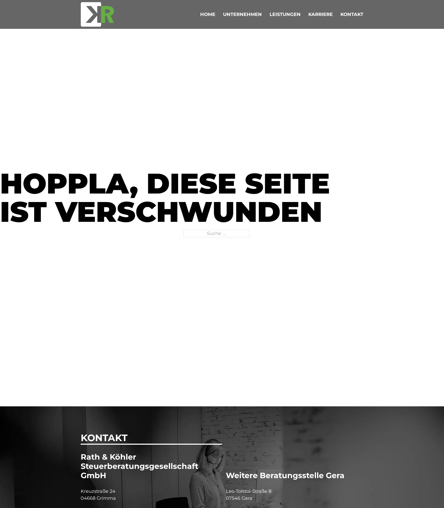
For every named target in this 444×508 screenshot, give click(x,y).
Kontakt (351, 14)
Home (207, 14)
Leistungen (285, 14)
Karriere (320, 14)
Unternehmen (242, 14)
